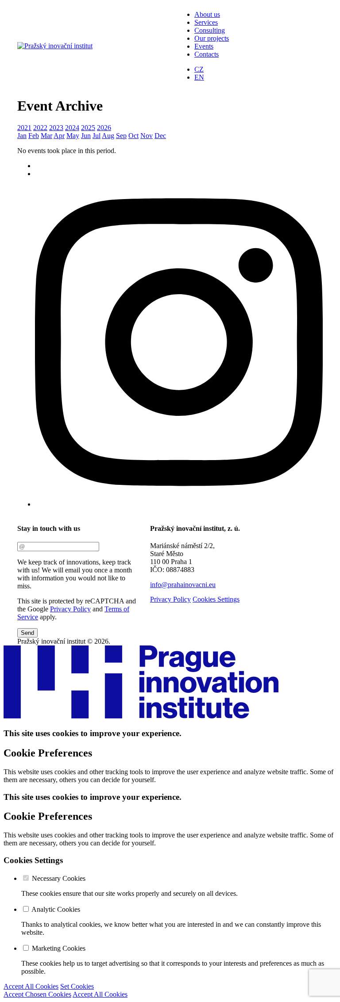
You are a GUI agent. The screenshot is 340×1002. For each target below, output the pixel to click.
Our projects (211, 38)
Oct (133, 135)
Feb (33, 135)
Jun (86, 135)
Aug (108, 135)
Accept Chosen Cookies (37, 994)
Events (203, 46)
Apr (59, 135)
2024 (72, 127)
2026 (104, 127)
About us (207, 14)
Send (27, 633)
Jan (22, 135)
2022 (40, 127)
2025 (88, 127)
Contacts (206, 54)
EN (199, 77)
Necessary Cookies (58, 878)
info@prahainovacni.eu (183, 584)
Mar (46, 135)
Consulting (209, 30)
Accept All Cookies (31, 986)
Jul (96, 135)
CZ (199, 69)
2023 (56, 127)
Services (206, 22)
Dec (160, 135)
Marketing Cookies (58, 948)
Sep (121, 135)
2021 (24, 127)
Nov (146, 135)
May (72, 135)
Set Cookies (77, 986)
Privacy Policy (70, 609)
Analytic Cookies (55, 909)
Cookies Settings (216, 599)
